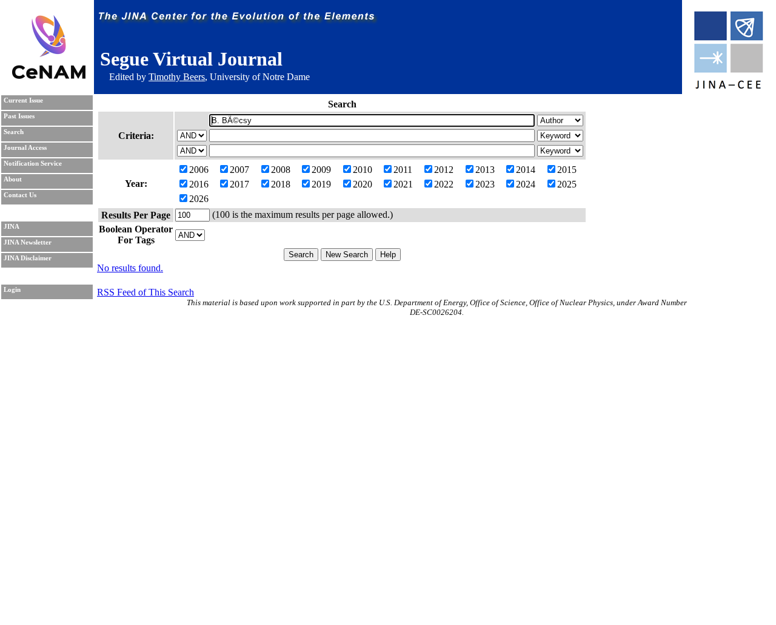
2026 (199, 199)
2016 (199, 184)
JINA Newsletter (28, 242)
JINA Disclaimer (28, 258)
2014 (525, 169)
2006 (199, 169)
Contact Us (20, 195)
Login (12, 289)
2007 (239, 169)
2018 (280, 184)
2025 (567, 184)
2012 (443, 169)
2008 (280, 169)
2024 (525, 184)
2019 (321, 184)
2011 (402, 169)
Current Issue (23, 100)
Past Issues (19, 116)
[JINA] (728, 86)
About (13, 179)
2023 (485, 184)
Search (14, 132)
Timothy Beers (177, 77)
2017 (239, 184)
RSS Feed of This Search (145, 292)
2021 (403, 184)
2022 (443, 184)
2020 (362, 184)
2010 (362, 169)
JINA (11, 226)
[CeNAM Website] (48, 75)
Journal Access (25, 147)
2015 (567, 169)
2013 (485, 169)
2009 (321, 169)
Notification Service (33, 163)
